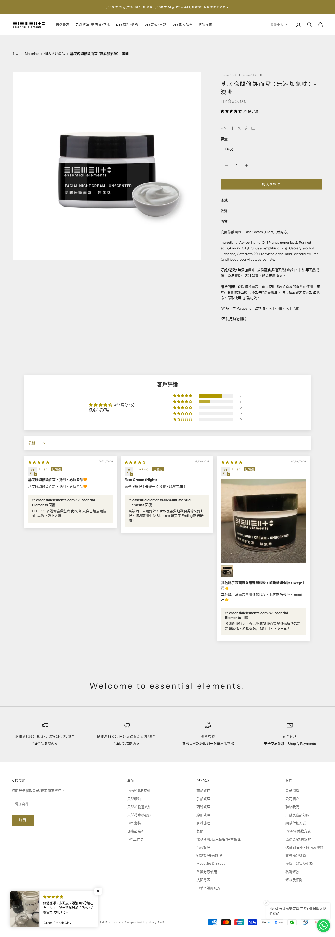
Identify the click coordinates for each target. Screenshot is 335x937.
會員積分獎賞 (295, 855)
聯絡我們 (292, 807)
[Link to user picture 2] (227, 571)
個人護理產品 (54, 53)
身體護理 (203, 823)
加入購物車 (271, 184)
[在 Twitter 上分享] (239, 128)
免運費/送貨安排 (298, 839)
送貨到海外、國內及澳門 (304, 847)
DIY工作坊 (135, 839)
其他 (199, 831)
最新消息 (292, 791)
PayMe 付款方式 (298, 831)
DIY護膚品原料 (138, 791)
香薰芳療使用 (206, 872)
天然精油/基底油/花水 (93, 24)
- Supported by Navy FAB (143, 922)
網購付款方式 (295, 823)
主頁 (15, 53)
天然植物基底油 (139, 807)
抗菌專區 (203, 880)
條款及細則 (294, 880)
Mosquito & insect (210, 863)
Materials (32, 53)
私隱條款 (292, 872)
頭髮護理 (203, 807)
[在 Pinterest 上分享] (246, 128)
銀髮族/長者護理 (209, 855)
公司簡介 (292, 799)
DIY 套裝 (134, 823)
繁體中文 (277, 24)
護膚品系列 (135, 831)
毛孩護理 (203, 847)
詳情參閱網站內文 (216, 7)
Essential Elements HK (242, 75)
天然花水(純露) (139, 815)
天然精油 (134, 799)
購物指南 (206, 24)
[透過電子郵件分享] (253, 128)
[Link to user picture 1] (263, 521)
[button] (232, 111)
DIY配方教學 (182, 24)
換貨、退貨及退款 (299, 863)
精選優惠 (63, 24)
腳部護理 (203, 815)
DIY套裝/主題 (155, 24)
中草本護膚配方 (208, 888)
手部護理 (203, 799)
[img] (38, 462)
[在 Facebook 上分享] (232, 128)
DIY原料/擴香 (127, 24)
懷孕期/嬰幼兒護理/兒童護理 (218, 839)
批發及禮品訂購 (297, 815)
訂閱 (22, 820)
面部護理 (203, 791)
